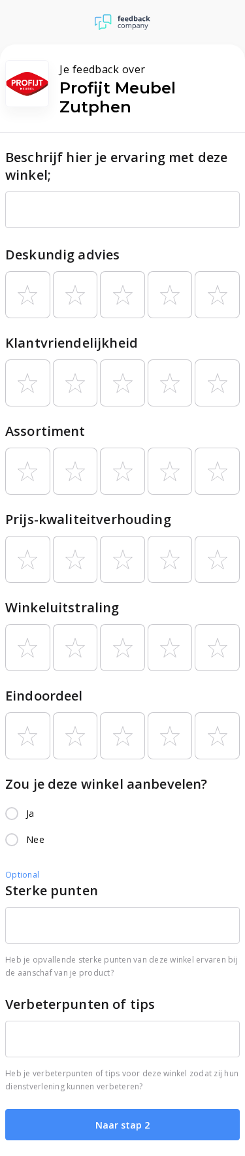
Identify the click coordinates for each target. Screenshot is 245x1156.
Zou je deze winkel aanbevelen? (106, 784)
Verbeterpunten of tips (80, 1004)
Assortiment (45, 431)
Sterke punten (51, 890)
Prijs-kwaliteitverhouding (88, 519)
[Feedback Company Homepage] (122, 22)
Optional (22, 874)
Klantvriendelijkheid (71, 343)
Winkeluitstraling (62, 607)
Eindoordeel (44, 695)
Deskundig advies (62, 254)
